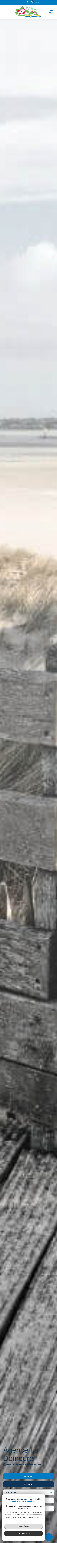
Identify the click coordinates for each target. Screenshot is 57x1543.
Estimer (28, 1484)
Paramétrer (23, 1526)
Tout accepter (24, 1533)
